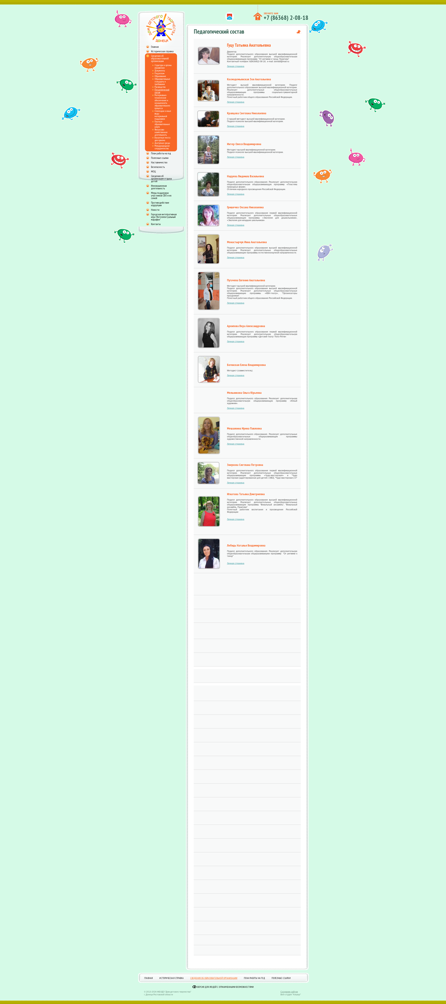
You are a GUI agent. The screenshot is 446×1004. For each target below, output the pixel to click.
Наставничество (159, 162)
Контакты (156, 224)
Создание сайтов (289, 992)
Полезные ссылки (159, 158)
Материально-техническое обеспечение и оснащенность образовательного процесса (162, 102)
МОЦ (153, 171)
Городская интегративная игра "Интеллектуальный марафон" (164, 217)
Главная (155, 46)
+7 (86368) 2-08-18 (286, 17)
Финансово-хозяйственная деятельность (161, 132)
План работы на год (161, 153)
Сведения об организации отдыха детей (161, 178)
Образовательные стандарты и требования (162, 81)
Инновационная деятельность (159, 187)
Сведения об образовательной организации (160, 58)
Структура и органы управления (163, 66)
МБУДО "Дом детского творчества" (174, 992)
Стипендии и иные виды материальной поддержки (163, 114)
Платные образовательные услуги (162, 124)
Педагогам (159, 73)
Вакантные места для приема (162, 139)
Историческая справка (162, 51)
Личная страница (235, 66)
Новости (155, 209)
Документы (160, 70)
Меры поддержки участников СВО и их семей (161, 195)
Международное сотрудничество (162, 147)
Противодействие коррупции (160, 204)
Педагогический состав (162, 91)
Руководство (160, 86)
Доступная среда (162, 143)
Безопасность (158, 167)
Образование (160, 76)
